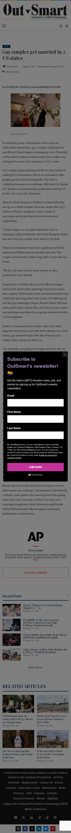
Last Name (14, 428)
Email (10, 395)
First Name (14, 412)
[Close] (65, 354)
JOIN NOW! (35, 467)
